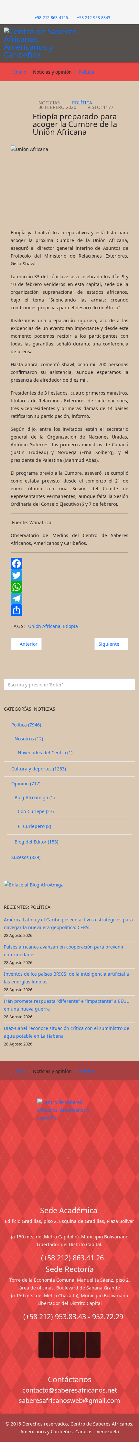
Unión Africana (44, 626)
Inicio (20, 72)
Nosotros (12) (28, 739)
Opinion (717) (25, 783)
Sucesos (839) (25, 857)
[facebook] (59, 8)
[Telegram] (69, 598)
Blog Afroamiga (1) (34, 797)
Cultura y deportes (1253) (38, 769)
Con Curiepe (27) (35, 811)
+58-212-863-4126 (51, 17)
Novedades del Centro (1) (44, 752)
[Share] (69, 610)
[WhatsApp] (69, 587)
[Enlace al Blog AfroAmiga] (69, 885)
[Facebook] (69, 563)
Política (86, 72)
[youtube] (73, 8)
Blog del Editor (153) (35, 842)
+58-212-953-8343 (93, 17)
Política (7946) (25, 725)
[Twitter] (69, 575)
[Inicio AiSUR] (69, 1144)
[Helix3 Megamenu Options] (131, 40)
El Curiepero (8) (33, 826)
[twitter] (66, 8)
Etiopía (70, 626)
